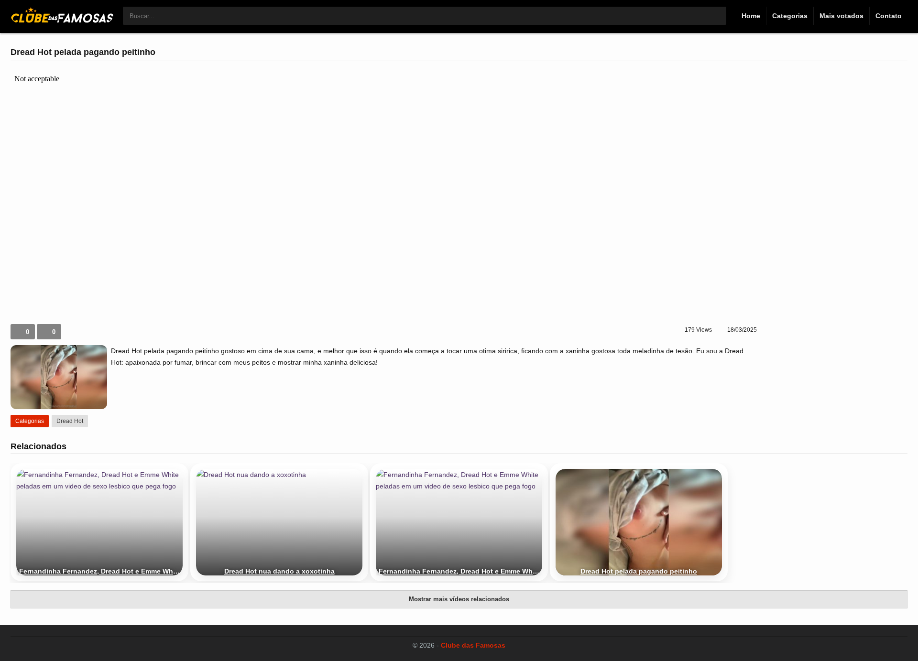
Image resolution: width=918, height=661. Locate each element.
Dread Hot (69, 421)
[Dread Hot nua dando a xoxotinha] (279, 522)
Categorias (790, 16)
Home (751, 16)
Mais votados (841, 16)
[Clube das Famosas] (62, 20)
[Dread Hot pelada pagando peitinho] (639, 522)
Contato (888, 16)
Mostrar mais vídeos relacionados (459, 599)
